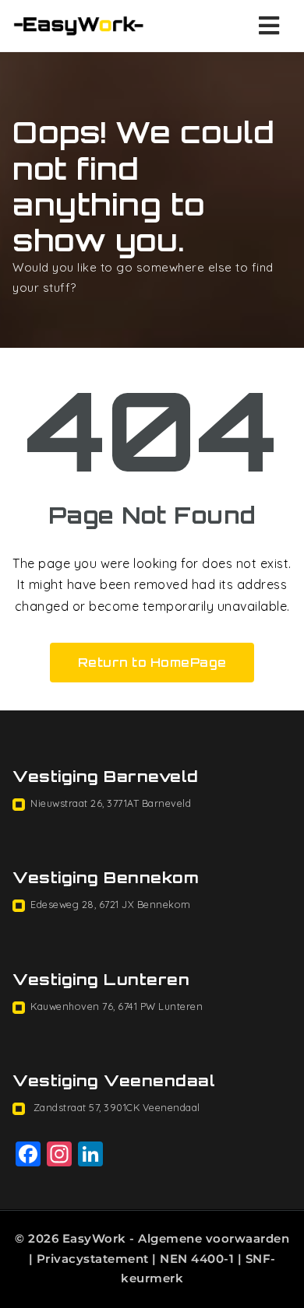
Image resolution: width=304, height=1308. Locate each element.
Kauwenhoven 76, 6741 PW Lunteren (116, 1006)
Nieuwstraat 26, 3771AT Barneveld (110, 803)
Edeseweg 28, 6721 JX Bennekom (110, 904)
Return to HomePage (152, 662)
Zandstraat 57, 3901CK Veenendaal (115, 1107)
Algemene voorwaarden (213, 1238)
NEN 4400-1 (197, 1258)
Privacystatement (93, 1258)
